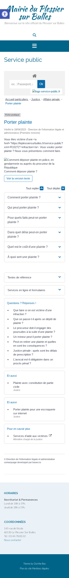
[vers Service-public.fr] (46, 91)
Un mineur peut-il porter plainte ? (32, 336)
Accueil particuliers (17, 99)
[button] (34, 46)
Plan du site (26, 568)
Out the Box (40, 563)
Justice (36, 99)
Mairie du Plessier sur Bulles (34, 12)
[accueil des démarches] (34, 75)
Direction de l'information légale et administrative (30, 459)
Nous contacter (12, 539)
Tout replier (33, 188)
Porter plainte (13, 103)
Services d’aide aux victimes (30, 436)
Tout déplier (54, 188)
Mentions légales (40, 568)
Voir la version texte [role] (18, 178)
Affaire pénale (51, 99)
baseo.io (36, 462)
